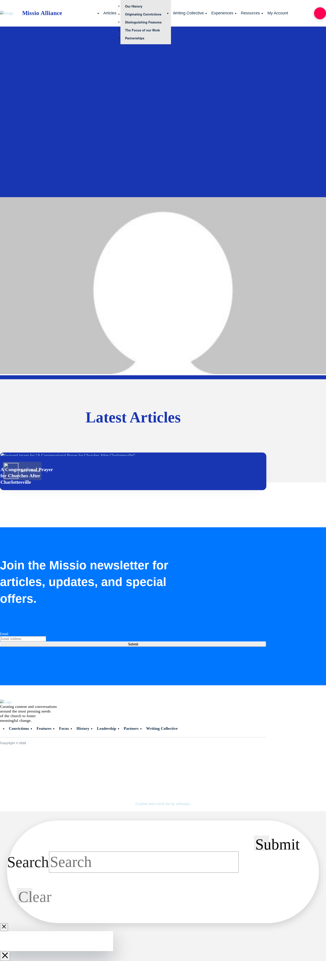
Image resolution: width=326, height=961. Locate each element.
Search (28, 861)
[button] (320, 13)
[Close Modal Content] (4, 927)
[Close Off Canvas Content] (5, 956)
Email (4, 634)
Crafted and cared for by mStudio (163, 803)
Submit (133, 644)
